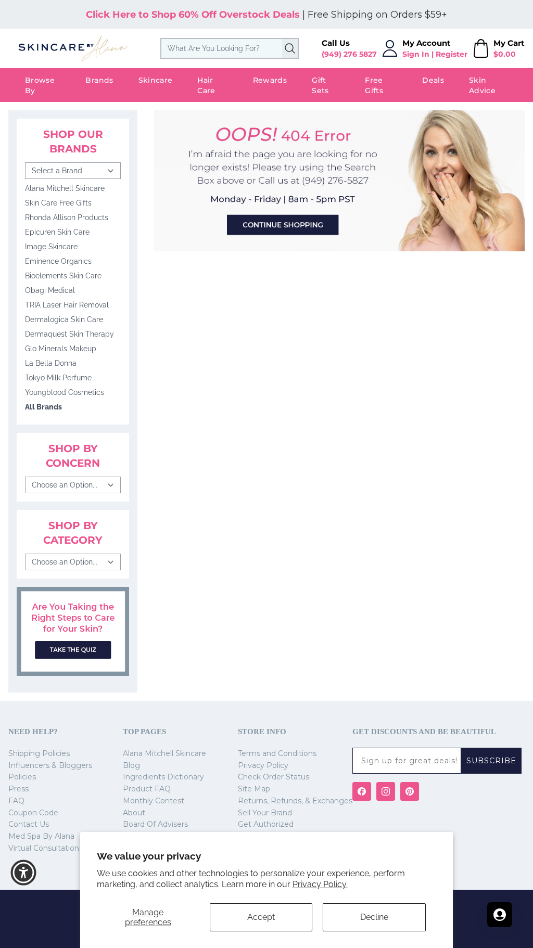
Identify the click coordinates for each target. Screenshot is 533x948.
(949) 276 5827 (349, 54)
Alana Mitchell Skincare (65, 188)
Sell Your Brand (265, 812)
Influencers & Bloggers (50, 765)
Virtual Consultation (43, 848)
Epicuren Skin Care (57, 232)
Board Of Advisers (155, 824)
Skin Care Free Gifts (58, 203)
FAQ (16, 800)
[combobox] (229, 48)
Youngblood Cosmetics (64, 392)
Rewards (270, 80)
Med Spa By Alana (41, 836)
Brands (99, 80)
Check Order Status (273, 777)
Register (451, 54)
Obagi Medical (50, 290)
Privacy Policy (263, 765)
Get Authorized (266, 824)
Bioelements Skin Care (63, 276)
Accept (261, 917)
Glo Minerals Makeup (60, 348)
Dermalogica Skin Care (64, 319)
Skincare (155, 80)
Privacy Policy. (320, 884)
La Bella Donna (51, 363)
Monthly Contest (153, 800)
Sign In (415, 54)
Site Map (254, 788)
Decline (374, 917)
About (134, 812)
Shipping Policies (39, 753)
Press (18, 788)
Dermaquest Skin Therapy (69, 334)
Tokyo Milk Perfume (58, 378)
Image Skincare (51, 246)
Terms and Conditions (277, 753)
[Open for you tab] (499, 914)
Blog (131, 765)
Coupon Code (33, 812)
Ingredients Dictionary (163, 777)
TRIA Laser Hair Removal (67, 305)
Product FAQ (147, 788)
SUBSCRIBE (491, 760)
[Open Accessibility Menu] (23, 873)
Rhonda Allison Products (66, 217)
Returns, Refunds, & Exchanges (295, 800)
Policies (22, 777)
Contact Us (28, 824)
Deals (433, 80)
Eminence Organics (58, 261)
